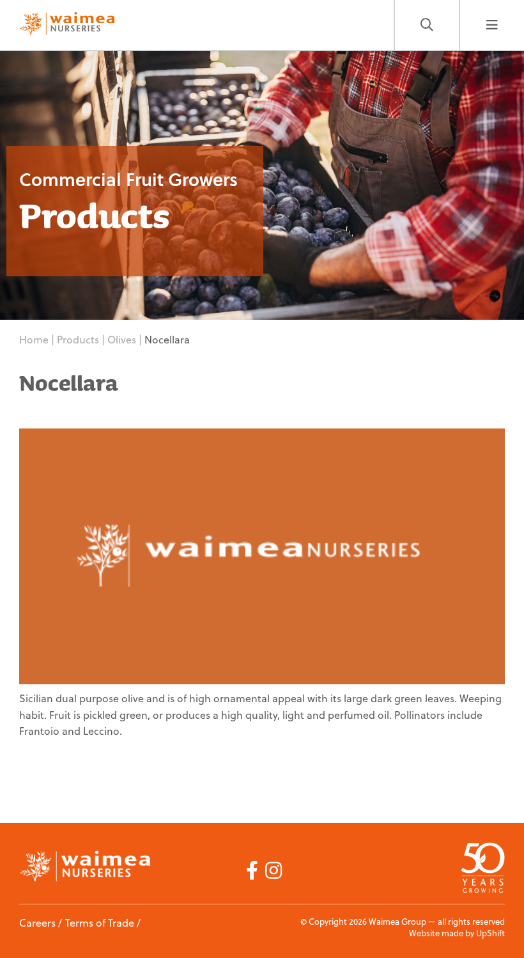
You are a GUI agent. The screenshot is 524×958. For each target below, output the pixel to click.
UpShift (490, 933)
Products (79, 340)
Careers (37, 923)
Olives (123, 340)
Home (34, 340)
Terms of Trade (99, 923)
